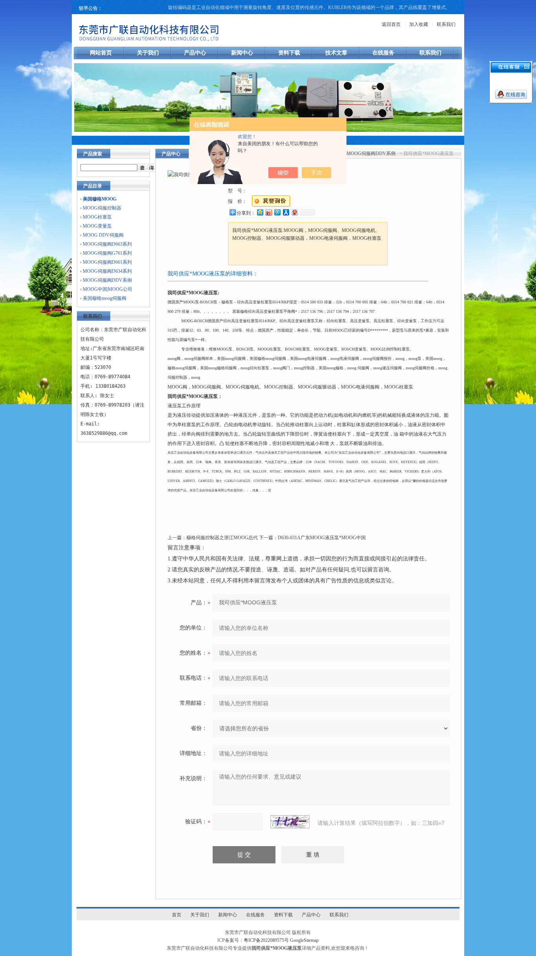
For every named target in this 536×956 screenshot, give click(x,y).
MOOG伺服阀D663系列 (107, 244)
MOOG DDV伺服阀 (103, 235)
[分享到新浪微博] (268, 212)
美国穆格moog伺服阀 (104, 298)
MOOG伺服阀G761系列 (107, 253)
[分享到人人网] (285, 212)
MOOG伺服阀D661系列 (107, 262)
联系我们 (446, 24)
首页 (176, 915)
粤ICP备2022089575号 (266, 940)
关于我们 (148, 53)
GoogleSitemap (304, 940)
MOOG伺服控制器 (102, 208)
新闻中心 (242, 53)
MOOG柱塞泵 (97, 217)
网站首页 (101, 53)
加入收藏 (418, 24)
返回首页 (391, 24)
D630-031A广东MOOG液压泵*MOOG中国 (322, 537)
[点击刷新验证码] (290, 821)
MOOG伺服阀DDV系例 (107, 280)
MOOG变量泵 (97, 226)
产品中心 (195, 53)
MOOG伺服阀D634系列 (107, 271)
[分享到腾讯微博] (277, 212)
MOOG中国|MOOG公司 (107, 289)
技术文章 (336, 53)
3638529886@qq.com (103, 433)
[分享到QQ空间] (259, 212)
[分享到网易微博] (294, 212)
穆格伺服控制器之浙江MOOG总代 (222, 537)
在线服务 (383, 53)
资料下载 (289, 53)
